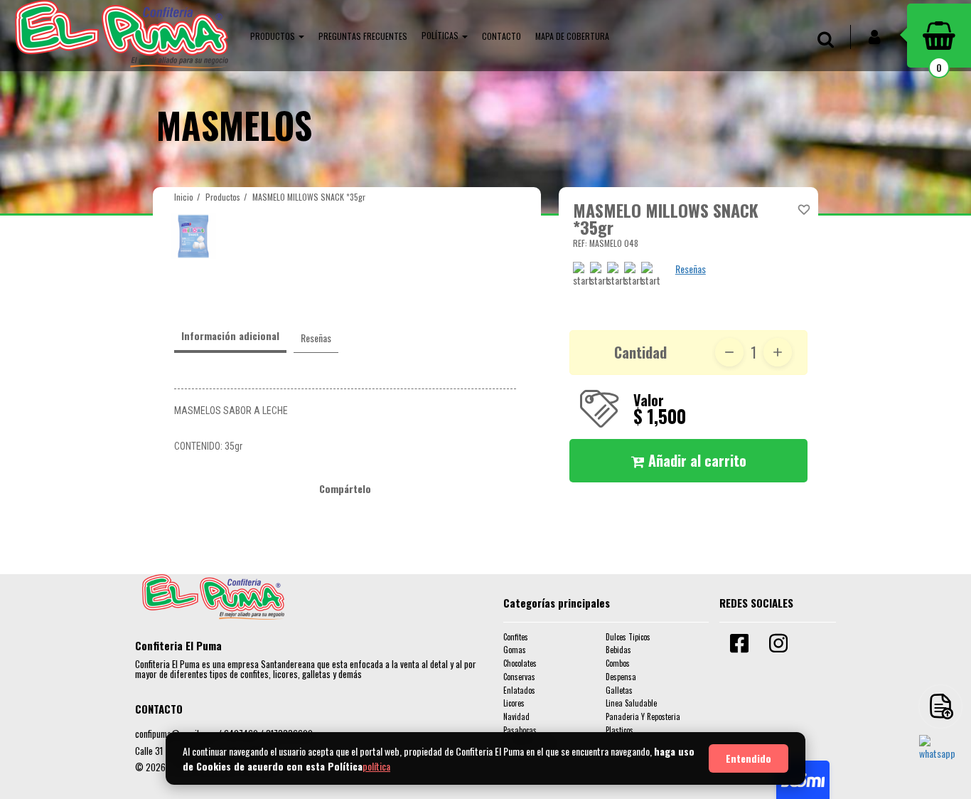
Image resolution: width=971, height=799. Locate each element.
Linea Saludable (631, 703)
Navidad (516, 716)
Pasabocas (520, 730)
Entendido (748, 758)
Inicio (183, 197)
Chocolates (520, 663)
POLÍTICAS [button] (441, 35)
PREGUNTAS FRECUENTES (362, 36)
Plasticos (619, 730)
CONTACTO (501, 36)
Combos (618, 663)
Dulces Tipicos (628, 636)
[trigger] (940, 706)
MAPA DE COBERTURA (572, 36)
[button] (277, 35)
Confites (515, 636)
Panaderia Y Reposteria (643, 716)
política (376, 765)
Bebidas (618, 649)
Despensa (621, 676)
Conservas (519, 676)
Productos (222, 197)
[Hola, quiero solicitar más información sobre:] (940, 756)
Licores (514, 703)
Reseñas (690, 268)
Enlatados (519, 690)
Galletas (619, 690)
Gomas (514, 649)
